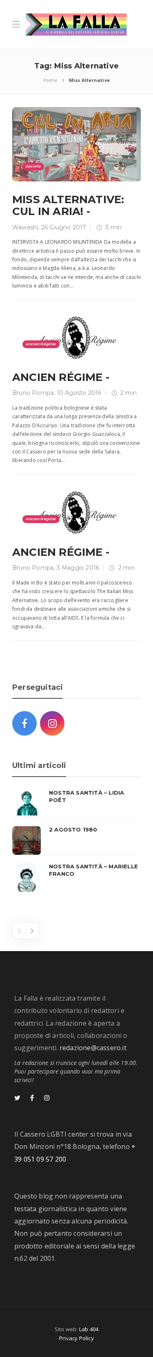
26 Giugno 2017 (63, 227)
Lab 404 (88, 1329)
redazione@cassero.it (93, 1047)
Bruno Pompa (32, 392)
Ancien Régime (41, 344)
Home (50, 80)
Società (33, 166)
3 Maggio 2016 (78, 567)
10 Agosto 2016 (79, 392)
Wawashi (25, 227)
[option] (76, 840)
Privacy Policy (76, 1338)
